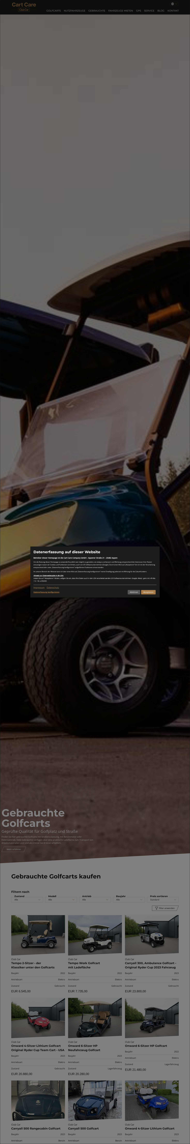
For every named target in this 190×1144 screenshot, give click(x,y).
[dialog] (95, 572)
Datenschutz (53, 587)
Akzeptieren (148, 592)
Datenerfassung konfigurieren (46, 592)
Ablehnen (134, 592)
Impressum (39, 587)
